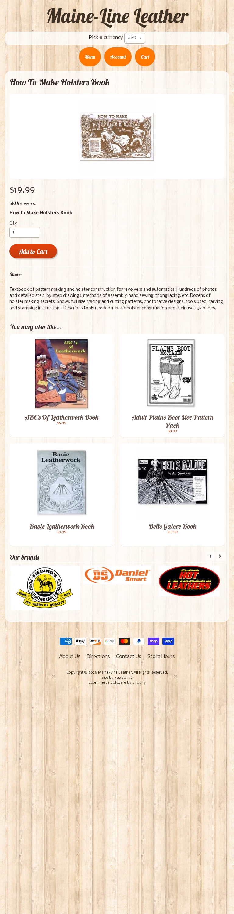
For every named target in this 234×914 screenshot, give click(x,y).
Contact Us (128, 657)
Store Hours (161, 657)
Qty (13, 223)
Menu (90, 57)
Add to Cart (33, 251)
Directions (98, 657)
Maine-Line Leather (117, 15)
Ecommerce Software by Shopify (117, 683)
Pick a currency (106, 38)
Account (118, 57)
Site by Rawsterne (117, 678)
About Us (69, 657)
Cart (145, 57)
